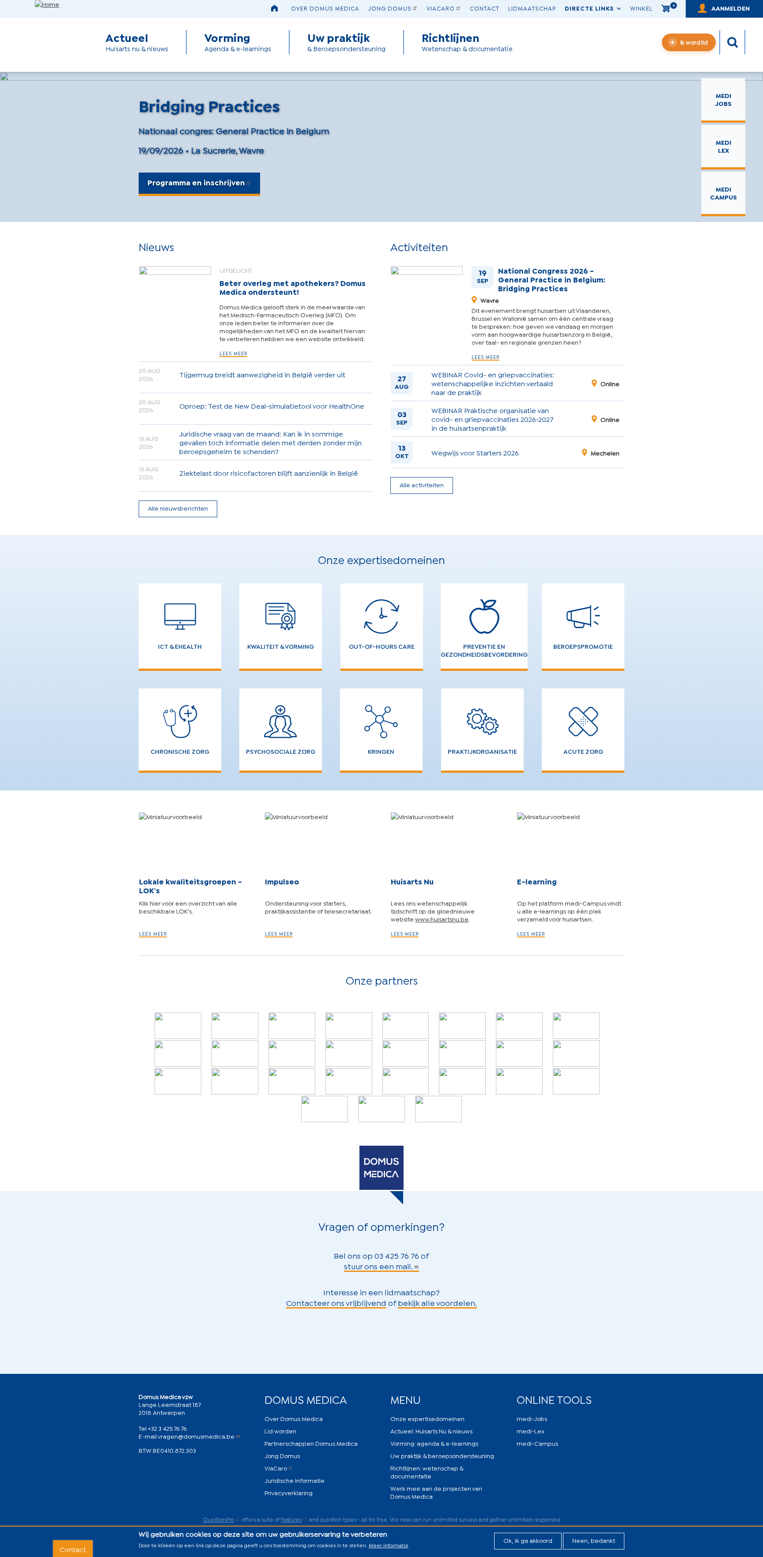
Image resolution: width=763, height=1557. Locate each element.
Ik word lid (694, 41)
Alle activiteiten (422, 484)
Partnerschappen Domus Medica (311, 1443)
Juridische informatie (294, 1480)
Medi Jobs (723, 99)
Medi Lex (723, 146)
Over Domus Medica (325, 7)
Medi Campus (723, 192)
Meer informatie (388, 1545)
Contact (484, 7)
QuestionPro (218, 1519)
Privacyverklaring (288, 1492)
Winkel (641, 7)
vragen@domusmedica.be (196, 1436)
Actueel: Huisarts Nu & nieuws (431, 1430)
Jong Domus (390, 7)
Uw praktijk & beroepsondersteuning (442, 1455)
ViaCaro (441, 7)
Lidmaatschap (532, 7)
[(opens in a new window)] (178, 1025)
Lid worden (280, 1430)
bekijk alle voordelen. (437, 1302)
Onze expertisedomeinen (427, 1418)
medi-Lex (530, 1430)
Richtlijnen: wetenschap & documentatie (426, 1471)
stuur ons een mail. (378, 1266)
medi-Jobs (532, 1418)
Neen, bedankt (593, 1540)
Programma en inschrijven (196, 182)
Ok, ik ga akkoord (527, 1540)
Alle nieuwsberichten (178, 507)
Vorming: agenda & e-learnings (434, 1443)
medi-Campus (537, 1443)
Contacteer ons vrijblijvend (336, 1302)
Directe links (589, 7)
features (291, 1519)
